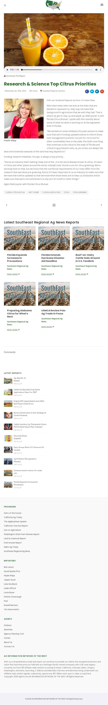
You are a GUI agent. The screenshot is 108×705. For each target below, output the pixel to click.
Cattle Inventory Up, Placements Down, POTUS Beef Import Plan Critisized (30, 425)
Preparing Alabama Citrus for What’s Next (19, 313)
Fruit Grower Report (13, 542)
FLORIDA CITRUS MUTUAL (15, 192)
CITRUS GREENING (80, 192)
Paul (6, 601)
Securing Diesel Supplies (20, 437)
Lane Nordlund (10, 584)
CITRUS (66, 192)
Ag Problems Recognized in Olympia (25, 460)
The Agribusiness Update (15, 521)
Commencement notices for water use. (28, 471)
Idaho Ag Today (11, 547)
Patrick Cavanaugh (12, 596)
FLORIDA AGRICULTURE (51, 192)
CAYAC (7, 638)
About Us (8, 642)
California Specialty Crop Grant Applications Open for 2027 (27, 391)
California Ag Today (13, 517)
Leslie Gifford (10, 588)
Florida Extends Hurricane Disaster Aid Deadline (52, 258)
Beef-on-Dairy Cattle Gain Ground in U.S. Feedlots (88, 258)
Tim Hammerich (11, 609)
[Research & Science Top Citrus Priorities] (54, 39)
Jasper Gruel (9, 579)
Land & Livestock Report (15, 538)
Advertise (8, 629)
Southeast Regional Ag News (54, 91)
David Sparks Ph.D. (12, 571)
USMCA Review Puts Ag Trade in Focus (53, 312)
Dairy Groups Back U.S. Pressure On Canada (29, 448)
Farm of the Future (12, 513)
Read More (12, 274)
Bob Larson (9, 567)
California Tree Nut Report (16, 525)
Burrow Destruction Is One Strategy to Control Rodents (30, 414)
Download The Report (15, 76)
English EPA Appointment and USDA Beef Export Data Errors (29, 402)
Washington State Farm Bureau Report (21, 534)
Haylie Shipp (10, 140)
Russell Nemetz (11, 605)
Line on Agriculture (12, 530)
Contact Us (9, 646)
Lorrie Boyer (9, 592)
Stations (7, 625)
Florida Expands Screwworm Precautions (17, 258)
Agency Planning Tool (14, 633)
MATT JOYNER (34, 192)
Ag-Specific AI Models (20, 379)
